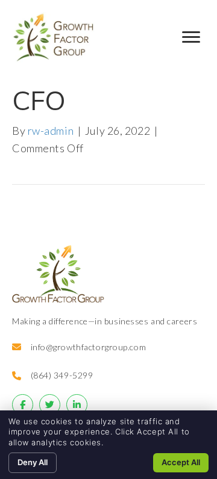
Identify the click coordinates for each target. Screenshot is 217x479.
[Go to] (22, 404)
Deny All (32, 462)
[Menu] (191, 37)
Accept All (181, 462)
